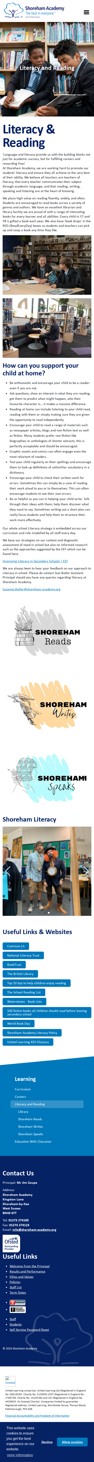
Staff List (16, 1287)
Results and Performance (27, 1271)
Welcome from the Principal (30, 1266)
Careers (20, 1096)
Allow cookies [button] (72, 1442)
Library (23, 1111)
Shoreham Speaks (30, 1134)
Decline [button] (47, 1442)
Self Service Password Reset (29, 1329)
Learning (25, 1079)
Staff (13, 1319)
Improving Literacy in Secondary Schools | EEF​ (35, 561)
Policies (15, 1282)
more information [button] (20, 1455)
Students (16, 1324)
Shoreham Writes (30, 1126)
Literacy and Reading (30, 1104)
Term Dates (18, 1292)
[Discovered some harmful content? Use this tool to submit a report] (18, 1309)
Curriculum (23, 1089)
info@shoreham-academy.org (34, 1229)
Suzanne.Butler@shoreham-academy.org (32, 589)
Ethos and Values (21, 1276)
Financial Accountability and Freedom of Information (37, 1416)
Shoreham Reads (30, 1119)
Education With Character (33, 1141)
